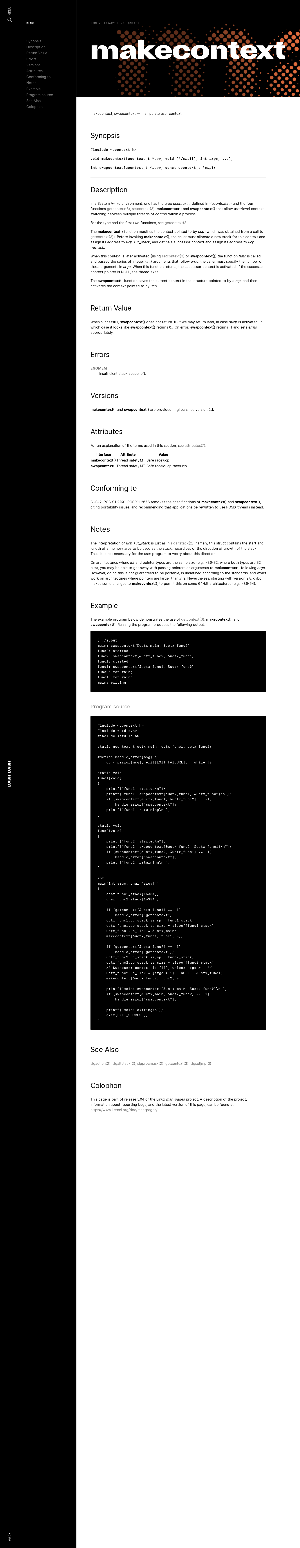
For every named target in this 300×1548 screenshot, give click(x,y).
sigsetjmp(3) (200, 1063)
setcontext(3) (143, 209)
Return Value (36, 53)
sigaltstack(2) (182, 543)
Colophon (34, 106)
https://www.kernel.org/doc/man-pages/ (123, 1110)
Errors (31, 59)
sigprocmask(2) (150, 1063)
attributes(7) (195, 445)
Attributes (34, 71)
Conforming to (38, 77)
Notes (31, 83)
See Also (33, 101)
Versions (33, 65)
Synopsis (33, 41)
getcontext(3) (118, 209)
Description (35, 47)
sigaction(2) (100, 1063)
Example (33, 89)
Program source (39, 95)
